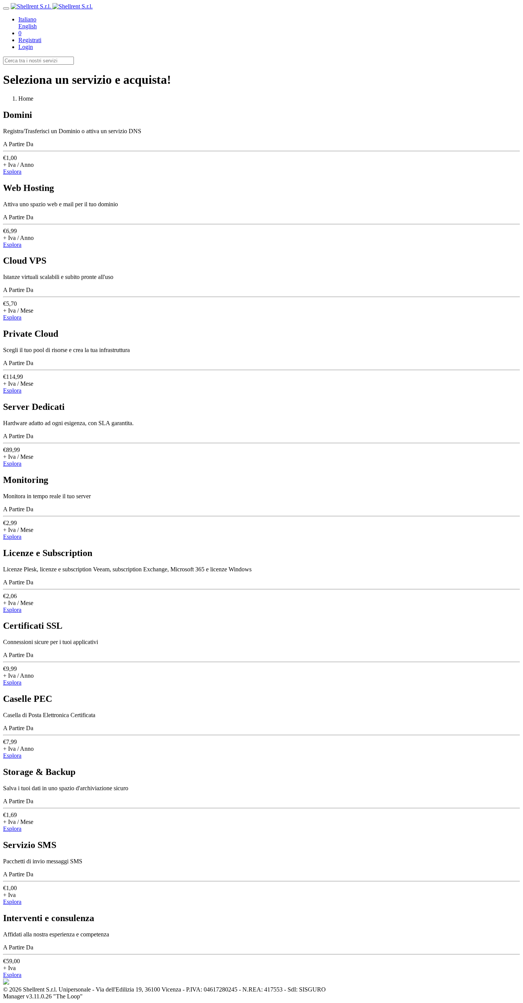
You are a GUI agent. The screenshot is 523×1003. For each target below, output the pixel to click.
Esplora (12, 171)
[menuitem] (269, 19)
